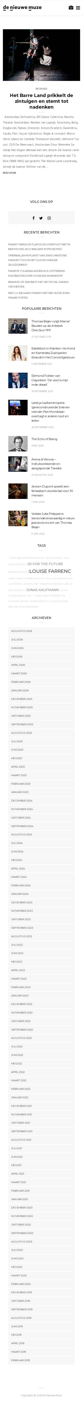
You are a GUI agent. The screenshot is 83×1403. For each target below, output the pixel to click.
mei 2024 (16, 860)
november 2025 (22, 707)
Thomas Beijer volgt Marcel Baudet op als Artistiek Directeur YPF (50, 325)
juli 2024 (17, 842)
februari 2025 (20, 783)
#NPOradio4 (66, 578)
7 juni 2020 (38, 502)
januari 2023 (20, 995)
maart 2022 (18, 1080)
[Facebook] (33, 218)
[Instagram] (49, 218)
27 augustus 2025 (42, 475)
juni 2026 (17, 648)
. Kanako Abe (30, 584)
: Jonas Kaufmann (42, 590)
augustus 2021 (21, 1139)
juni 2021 (17, 1156)
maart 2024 (19, 876)
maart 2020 (19, 1275)
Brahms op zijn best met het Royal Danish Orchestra (38, 284)
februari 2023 (20, 987)
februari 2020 (21, 1283)
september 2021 (21, 1131)
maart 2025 (18, 775)
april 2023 (18, 970)
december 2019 (21, 1292)
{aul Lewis (52, 578)
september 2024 (22, 826)
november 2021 (21, 1114)
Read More (9, 173)
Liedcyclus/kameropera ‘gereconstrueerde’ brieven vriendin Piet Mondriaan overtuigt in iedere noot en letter (50, 411)
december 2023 (21, 902)
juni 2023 (17, 953)
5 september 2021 (41, 364)
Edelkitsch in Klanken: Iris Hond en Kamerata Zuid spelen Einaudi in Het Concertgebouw (53, 353)
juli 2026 (17, 639)
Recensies (41, 89)
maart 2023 (19, 978)
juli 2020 (17, 1249)
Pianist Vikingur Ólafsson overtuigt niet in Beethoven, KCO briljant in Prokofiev (39, 247)
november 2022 (22, 1012)
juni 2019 (17, 1326)
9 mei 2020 (37, 446)
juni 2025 (17, 749)
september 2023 (22, 927)
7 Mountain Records (50, 584)
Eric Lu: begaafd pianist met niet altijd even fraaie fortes (39, 295)
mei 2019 (16, 1334)
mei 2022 (16, 1063)
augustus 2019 (21, 1317)
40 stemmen (15, 584)
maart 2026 (19, 673)
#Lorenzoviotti (39, 601)
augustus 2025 (21, 732)
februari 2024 (20, 885)
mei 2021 (16, 1165)
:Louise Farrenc (49, 571)
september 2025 (22, 724)
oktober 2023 (21, 919)
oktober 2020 (21, 1224)
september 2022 (22, 1029)
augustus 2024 (21, 834)
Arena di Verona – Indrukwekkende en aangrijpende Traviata (46, 463)
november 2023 (22, 910)
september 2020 (22, 1233)
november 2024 (22, 809)
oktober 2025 (20, 715)
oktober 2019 (20, 1300)
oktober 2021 (20, 1122)
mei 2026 (16, 656)
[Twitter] (41, 218)
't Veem (12, 558)
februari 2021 (20, 1190)
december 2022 (21, 1004)
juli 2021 (16, 1148)
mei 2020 (16, 1266)
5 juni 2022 (38, 534)
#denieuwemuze (18, 572)
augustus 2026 (21, 630)
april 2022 (18, 1071)
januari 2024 (20, 893)
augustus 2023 (21, 936)
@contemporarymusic (31, 558)
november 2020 (22, 1216)
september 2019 (22, 1309)
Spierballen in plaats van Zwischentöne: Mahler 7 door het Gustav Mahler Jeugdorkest (37, 260)
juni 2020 (17, 1258)
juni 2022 (17, 1054)
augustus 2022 (21, 1037)
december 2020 (22, 1207)
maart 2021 (18, 1182)
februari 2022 (20, 1088)
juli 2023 (17, 944)
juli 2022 (17, 1046)
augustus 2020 (21, 1241)
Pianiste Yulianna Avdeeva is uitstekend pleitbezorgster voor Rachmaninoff (36, 273)
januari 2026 (20, 690)
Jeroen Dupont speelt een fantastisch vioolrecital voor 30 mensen (52, 491)
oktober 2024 (21, 817)
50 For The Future (45, 564)
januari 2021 (19, 1199)
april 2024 (18, 868)
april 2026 (18, 664)
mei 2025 (16, 758)
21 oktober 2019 (41, 337)
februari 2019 (20, 1360)
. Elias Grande (53, 558)
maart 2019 (18, 1351)
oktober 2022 (20, 1021)
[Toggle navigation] (77, 8)
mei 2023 (16, 961)
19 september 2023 (42, 391)
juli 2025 (17, 741)
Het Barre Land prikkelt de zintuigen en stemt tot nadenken (41, 101)
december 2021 (21, 1105)
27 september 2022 (64, 77)
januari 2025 (19, 792)
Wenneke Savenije (21, 77)
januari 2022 (19, 1097)
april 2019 (17, 1343)
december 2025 (21, 698)
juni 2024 (17, 851)
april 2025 (18, 766)
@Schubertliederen (49, 596)
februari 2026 (20, 681)
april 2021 (17, 1173)
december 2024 (21, 800)
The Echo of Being (44, 439)
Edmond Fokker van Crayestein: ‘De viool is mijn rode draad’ (49, 380)
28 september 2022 (42, 427)
